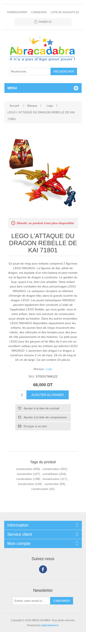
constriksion (50, 474)
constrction (51, 484)
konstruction (26, 484)
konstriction (24, 474)
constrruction (39, 489)
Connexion (39, 12)
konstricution (51, 479)
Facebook (43, 569)
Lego (49, 369)
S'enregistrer (17, 12)
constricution (51, 469)
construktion (24, 479)
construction (24, 469)
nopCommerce (50, 625)
